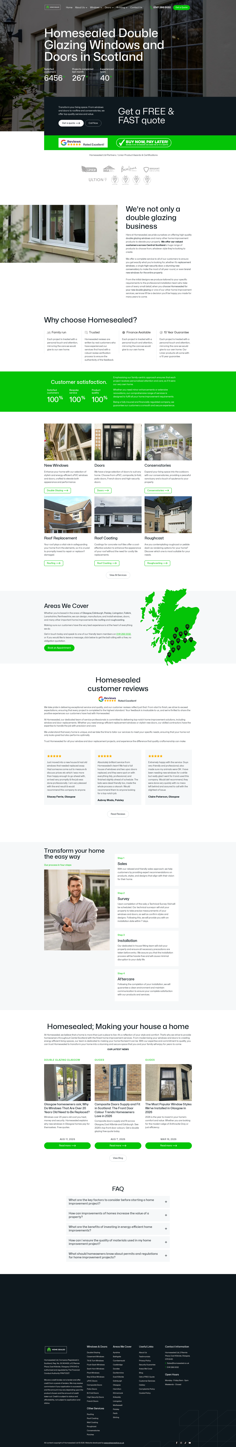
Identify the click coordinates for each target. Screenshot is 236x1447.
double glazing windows (138, 238)
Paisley (107, 613)
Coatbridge (118, 1365)
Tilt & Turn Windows (95, 1361)
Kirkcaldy (117, 1397)
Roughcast (91, 1426)
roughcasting (117, 620)
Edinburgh (97, 613)
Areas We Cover (145, 1369)
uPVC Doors (92, 1381)
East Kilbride (118, 1377)
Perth (115, 1413)
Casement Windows (95, 1357)
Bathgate (117, 1357)
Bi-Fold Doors (93, 1393)
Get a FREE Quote (147, 1377)
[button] (81, 8)
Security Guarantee (147, 1365)
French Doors (92, 1401)
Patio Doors (92, 1389)
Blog (141, 1373)
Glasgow (86, 613)
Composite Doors (94, 1385)
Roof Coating (92, 1418)
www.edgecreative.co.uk (114, 1443)
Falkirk (127, 613)
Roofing (90, 1414)
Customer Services (147, 1381)
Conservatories (93, 1431)
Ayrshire (116, 1353)
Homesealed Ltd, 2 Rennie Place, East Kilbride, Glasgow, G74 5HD (177, 1356)
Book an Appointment (59, 648)
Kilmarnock (118, 1393)
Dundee (116, 1369)
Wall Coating (92, 1422)
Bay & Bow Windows (95, 1377)
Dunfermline (118, 1373)
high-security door (153, 266)
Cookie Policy (145, 1393)
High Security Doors (95, 1397)
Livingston (117, 613)
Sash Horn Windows (95, 1369)
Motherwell (117, 1405)
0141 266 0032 (162, 7)
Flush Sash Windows (96, 1365)
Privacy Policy (145, 1361)
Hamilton (117, 1389)
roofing (101, 620)
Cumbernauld (119, 1361)
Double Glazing (93, 1353)
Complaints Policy (147, 1389)
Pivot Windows (93, 1373)
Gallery (142, 1385)
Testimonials (144, 1357)
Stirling (116, 1417)
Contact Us (136, 8)
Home (69, 8)
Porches (90, 1435)
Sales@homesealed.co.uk (177, 1363)
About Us (143, 1353)
